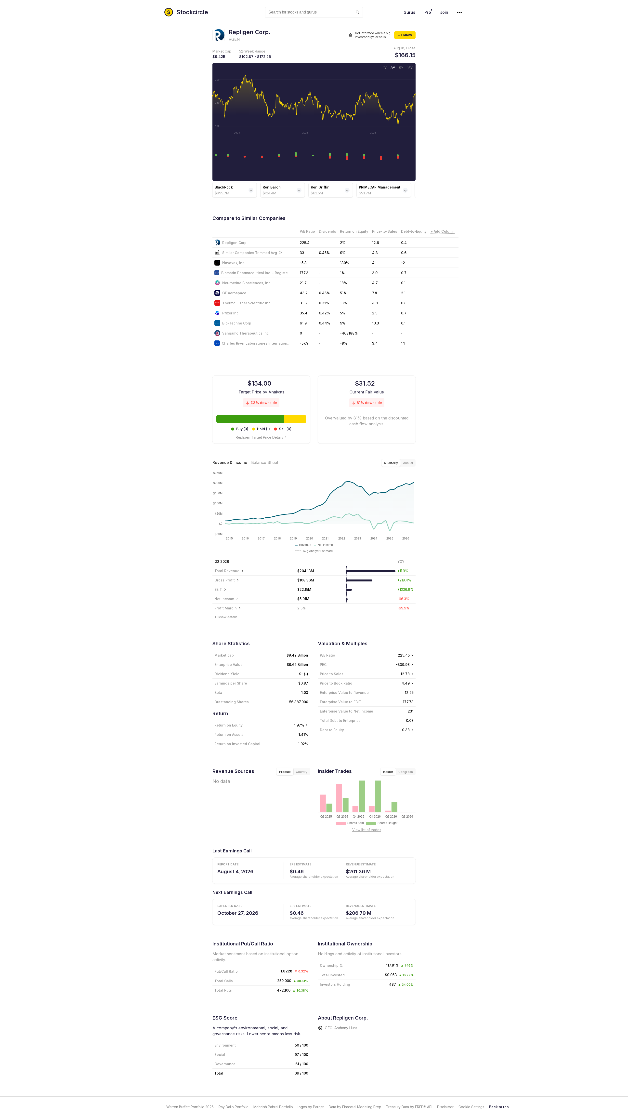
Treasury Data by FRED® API (409, 1107)
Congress (405, 772)
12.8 (375, 243)
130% (344, 263)
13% (343, 303)
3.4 (375, 343)
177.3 (304, 273)
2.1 (403, 293)
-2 (403, 263)
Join (444, 12)
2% (342, 243)
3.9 (375, 273)
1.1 (403, 343)
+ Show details (225, 617)
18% (343, 283)
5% (342, 313)
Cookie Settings (471, 1107)
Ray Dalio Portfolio (234, 1107)
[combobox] (314, 12)
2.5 (374, 313)
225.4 (305, 243)
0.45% (324, 293)
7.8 (374, 293)
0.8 (403, 303)
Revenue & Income (229, 462)
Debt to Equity (332, 730)
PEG (323, 664)
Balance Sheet (264, 462)
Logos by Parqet (310, 1107)
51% (343, 293)
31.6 (303, 303)
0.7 (403, 273)
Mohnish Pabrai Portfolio (273, 1107)
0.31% (324, 303)
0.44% (324, 323)
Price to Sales (331, 674)
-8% (343, 343)
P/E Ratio (327, 655)
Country (301, 772)
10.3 (375, 323)
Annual (408, 463)
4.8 (375, 303)
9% (342, 323)
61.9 (303, 323)
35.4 (303, 313)
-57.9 (304, 343)
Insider (388, 772)
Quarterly (391, 463)
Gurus (409, 12)
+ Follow (405, 35)
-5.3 (303, 263)
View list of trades (366, 830)
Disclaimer (445, 1107)
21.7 (303, 283)
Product (285, 772)
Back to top (499, 1107)
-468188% (349, 333)
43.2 (304, 293)
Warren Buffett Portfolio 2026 (190, 1107)
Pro (427, 12)
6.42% (324, 313)
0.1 (403, 283)
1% (342, 273)
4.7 (375, 283)
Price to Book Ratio (336, 683)
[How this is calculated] (280, 252)
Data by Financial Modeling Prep (355, 1107)
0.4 (404, 243)
